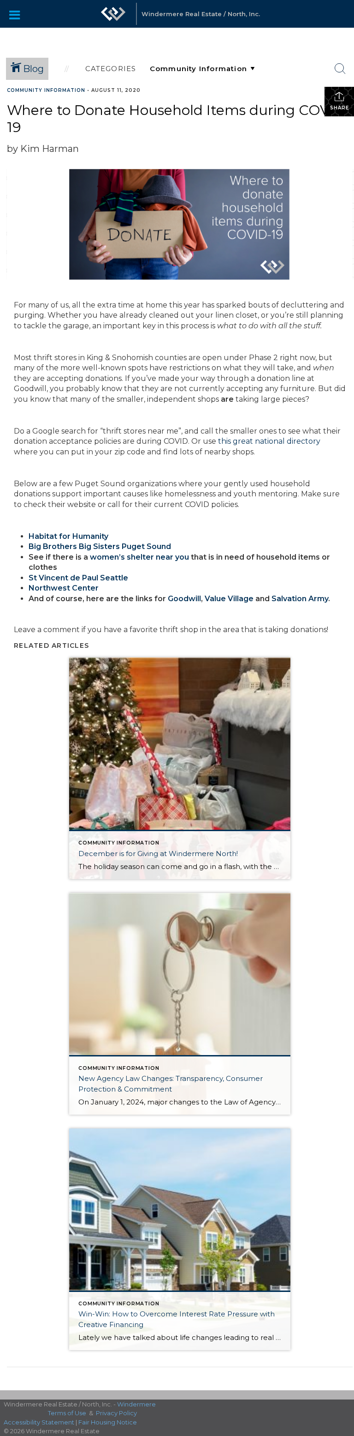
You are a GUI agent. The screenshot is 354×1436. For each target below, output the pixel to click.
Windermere (136, 1404)
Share (339, 108)
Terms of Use (67, 1413)
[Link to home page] (113, 14)
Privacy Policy (116, 1413)
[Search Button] (340, 68)
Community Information (46, 90)
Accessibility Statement (39, 1422)
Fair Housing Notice (107, 1422)
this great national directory (269, 441)
